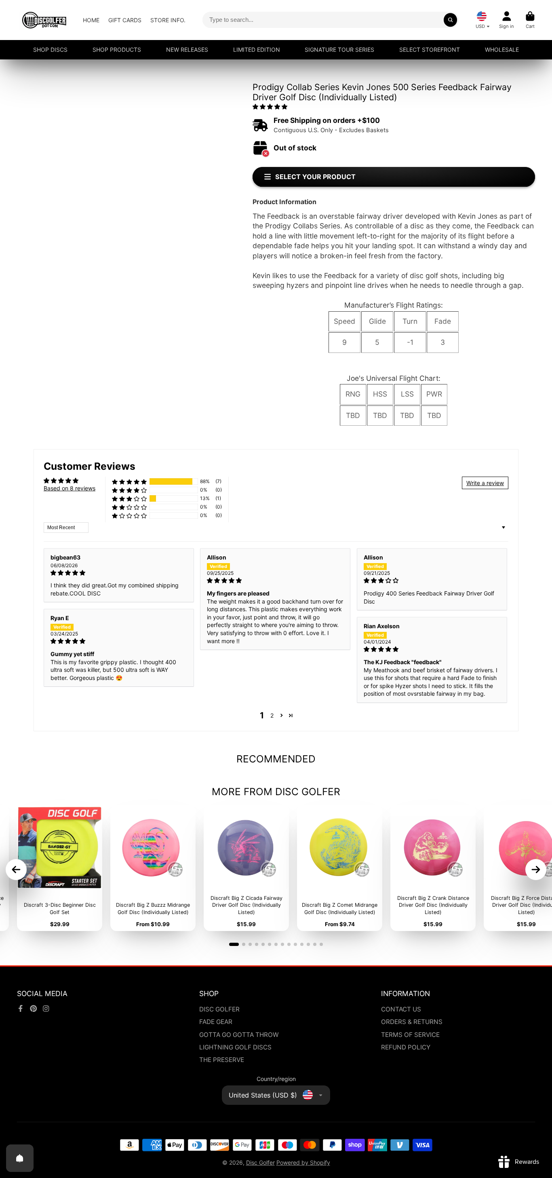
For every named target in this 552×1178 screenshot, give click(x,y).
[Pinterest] (33, 1008)
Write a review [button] (485, 482)
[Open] (20, 1158)
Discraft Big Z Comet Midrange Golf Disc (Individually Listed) (339, 868)
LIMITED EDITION (256, 49)
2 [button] (272, 715)
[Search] (450, 20)
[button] (270, 106)
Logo (44, 20)
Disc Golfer (260, 1162)
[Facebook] (20, 1008)
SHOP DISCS (50, 49)
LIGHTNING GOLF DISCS (235, 1047)
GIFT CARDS (124, 20)
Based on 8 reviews (69, 488)
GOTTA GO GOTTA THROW (239, 1035)
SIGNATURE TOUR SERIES (339, 49)
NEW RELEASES (187, 49)
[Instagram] (46, 1008)
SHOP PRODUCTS (117, 49)
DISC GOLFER (219, 1009)
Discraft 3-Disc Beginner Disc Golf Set (59, 868)
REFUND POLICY (405, 1047)
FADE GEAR (215, 1022)
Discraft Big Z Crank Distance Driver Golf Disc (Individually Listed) (433, 868)
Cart (530, 20)
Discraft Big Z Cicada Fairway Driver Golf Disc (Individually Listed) (246, 868)
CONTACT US (401, 1009)
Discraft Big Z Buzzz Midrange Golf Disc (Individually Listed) (153, 868)
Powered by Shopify (303, 1162)
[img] (119, 573)
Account (506, 20)
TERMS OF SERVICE (410, 1035)
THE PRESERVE (221, 1060)
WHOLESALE (502, 49)
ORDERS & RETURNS (411, 1022)
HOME (91, 20)
